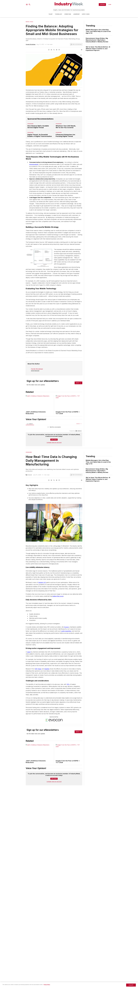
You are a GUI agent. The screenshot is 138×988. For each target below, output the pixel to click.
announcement (33, 164)
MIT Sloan (38, 677)
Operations (67, 14)
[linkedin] (51, 49)
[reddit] (56, 49)
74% (68, 693)
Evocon (66, 632)
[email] (59, 49)
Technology (58, 14)
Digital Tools (29, 21)
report (29, 657)
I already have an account (54, 442)
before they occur (58, 599)
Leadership (76, 14)
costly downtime (66, 637)
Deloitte (46, 677)
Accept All (131, 985)
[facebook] (49, 49)
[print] (81, 49)
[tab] (30, 424)
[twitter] (54, 49)
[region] (54, 427)
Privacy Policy (47, 984)
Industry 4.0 (42, 585)
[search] (29, 4)
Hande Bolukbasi (30, 44)
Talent (51, 14)
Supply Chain (85, 14)
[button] (27, 4)
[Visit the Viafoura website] (78, 431)
